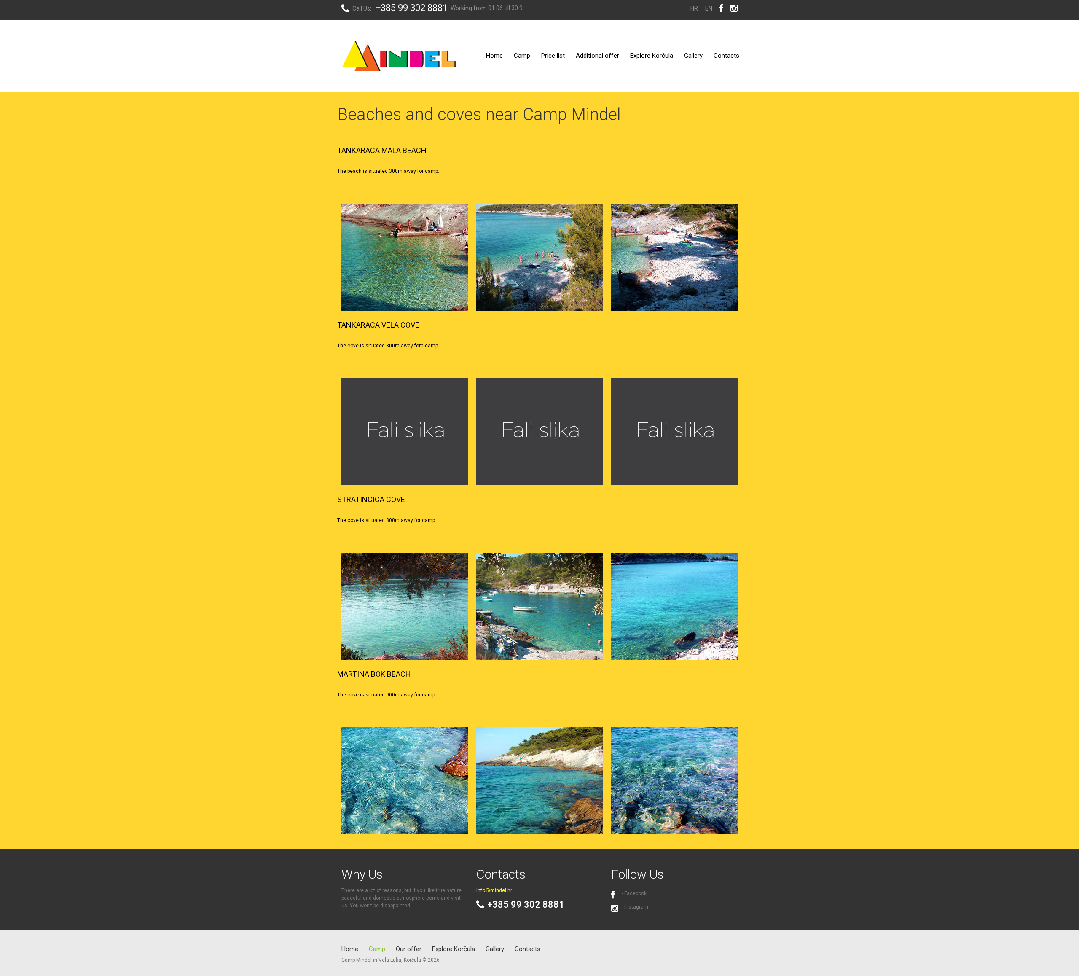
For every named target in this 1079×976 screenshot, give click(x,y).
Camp (522, 55)
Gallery (693, 55)
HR (694, 8)
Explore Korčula (651, 55)
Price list (553, 55)
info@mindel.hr (494, 890)
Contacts (726, 55)
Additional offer (597, 55)
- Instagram (635, 907)
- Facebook (634, 893)
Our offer (408, 949)
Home (494, 55)
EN (708, 8)
